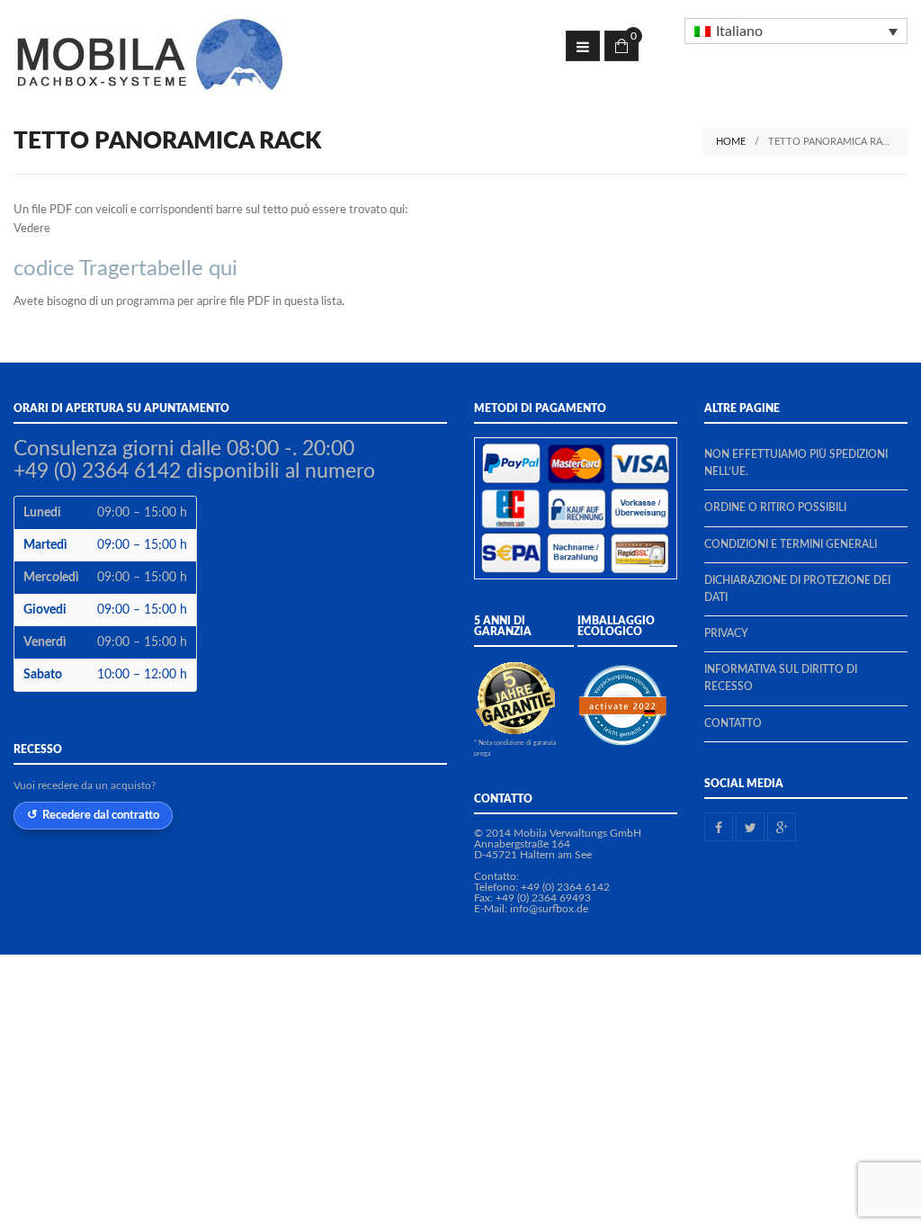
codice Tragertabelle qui (125, 269)
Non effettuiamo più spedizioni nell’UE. (796, 463)
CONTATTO (733, 723)
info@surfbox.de (549, 908)
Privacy (726, 633)
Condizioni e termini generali (790, 544)
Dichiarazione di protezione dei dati (797, 589)
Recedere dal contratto (100, 815)
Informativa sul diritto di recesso (780, 678)
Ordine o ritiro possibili (775, 507)
